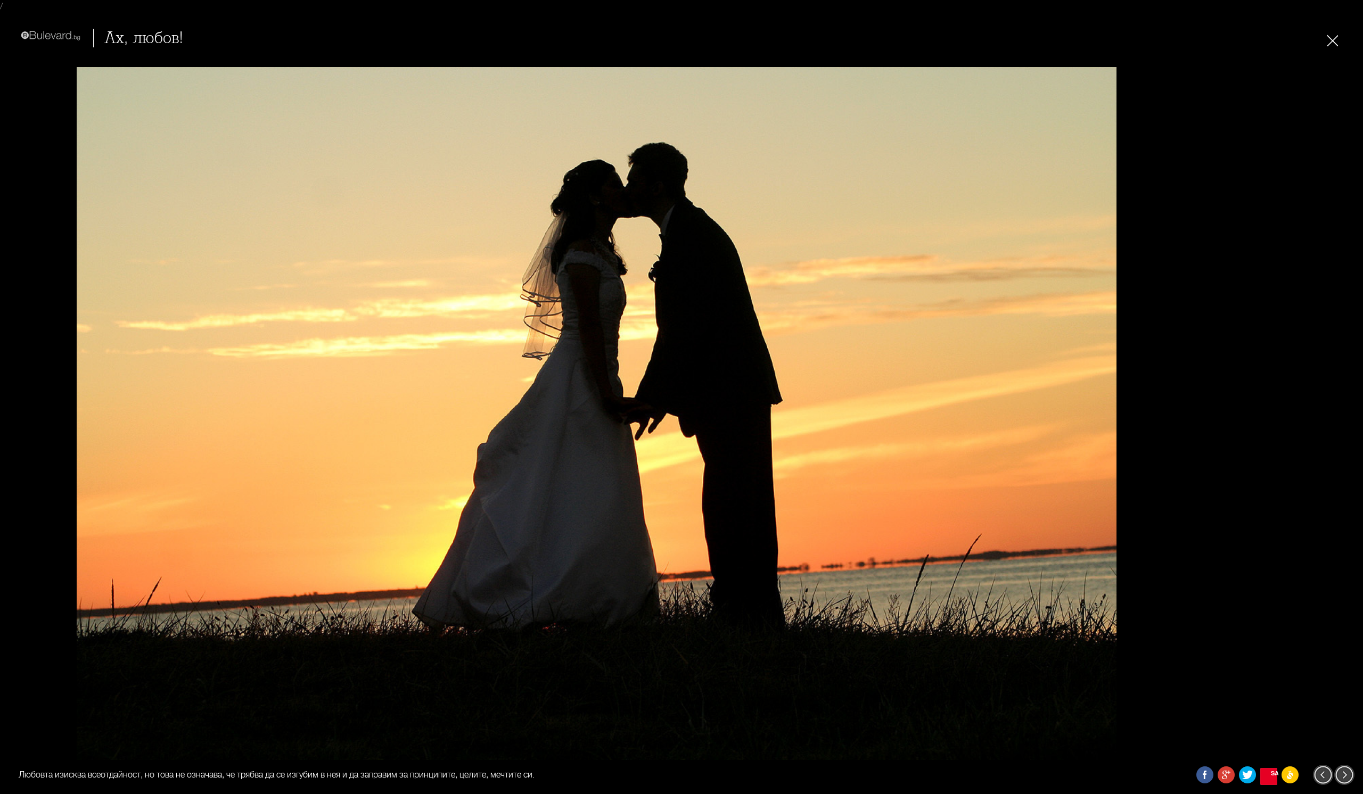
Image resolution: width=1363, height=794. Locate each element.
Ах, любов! (143, 38)
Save (1274, 773)
